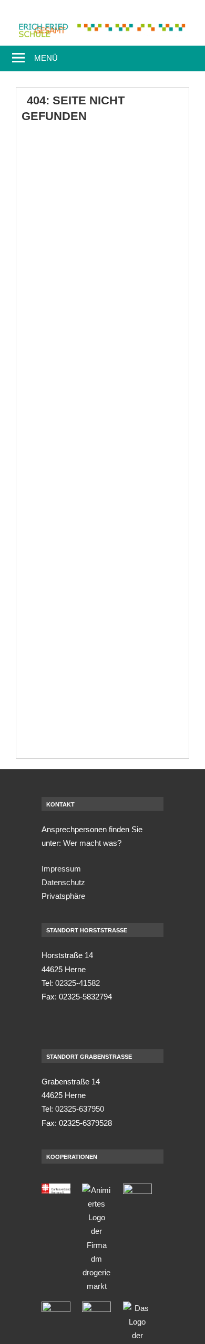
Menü (46, 57)
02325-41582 (77, 983)
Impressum (61, 868)
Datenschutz (63, 882)
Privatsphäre (63, 895)
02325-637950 (79, 1108)
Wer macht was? (92, 842)
